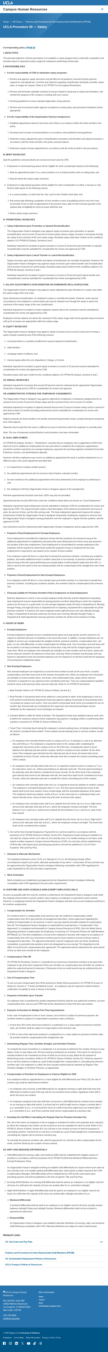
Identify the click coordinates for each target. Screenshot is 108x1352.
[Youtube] (28, 1343)
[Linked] (16, 1343)
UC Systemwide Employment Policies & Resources (30, 1259)
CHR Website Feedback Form (50, 1306)
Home (6, 22)
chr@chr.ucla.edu (11, 1318)
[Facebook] (4, 1343)
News (41, 1303)
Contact (42, 1300)
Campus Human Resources (25, 9)
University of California (30, 1333)
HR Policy (17, 22)
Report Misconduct (33, 1338)
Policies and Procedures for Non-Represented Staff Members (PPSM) (58, 22)
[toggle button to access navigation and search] (102, 9)
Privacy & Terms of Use (51, 1338)
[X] (22, 1343)
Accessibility (19, 1338)
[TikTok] (35, 1343)
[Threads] (41, 1343)
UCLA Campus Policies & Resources (23, 1265)
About (41, 1297)
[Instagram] (10, 1343)
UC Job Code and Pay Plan (18, 1242)
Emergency (7, 1338)
